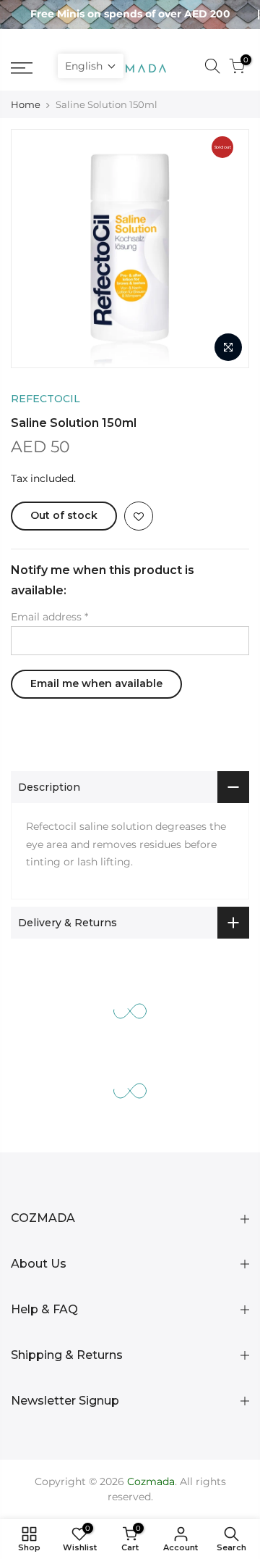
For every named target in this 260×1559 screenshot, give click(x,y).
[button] (91, 66)
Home (25, 104)
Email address (49, 616)
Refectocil (45, 398)
